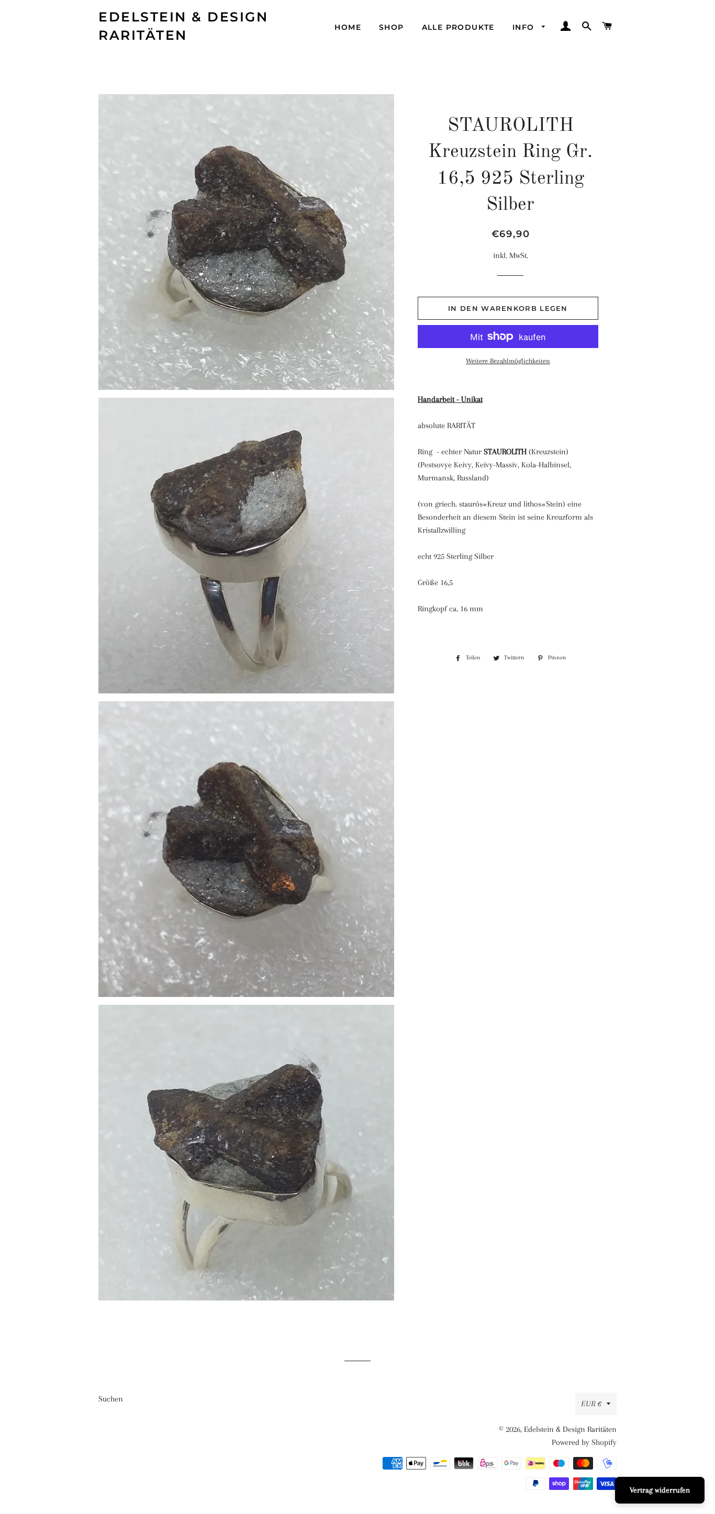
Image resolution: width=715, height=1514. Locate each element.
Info (524, 27)
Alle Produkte (458, 27)
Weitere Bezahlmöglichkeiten (508, 361)
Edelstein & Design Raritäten (183, 26)
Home (347, 27)
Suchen (110, 1399)
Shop (391, 27)
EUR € (591, 1403)
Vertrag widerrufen (660, 1490)
